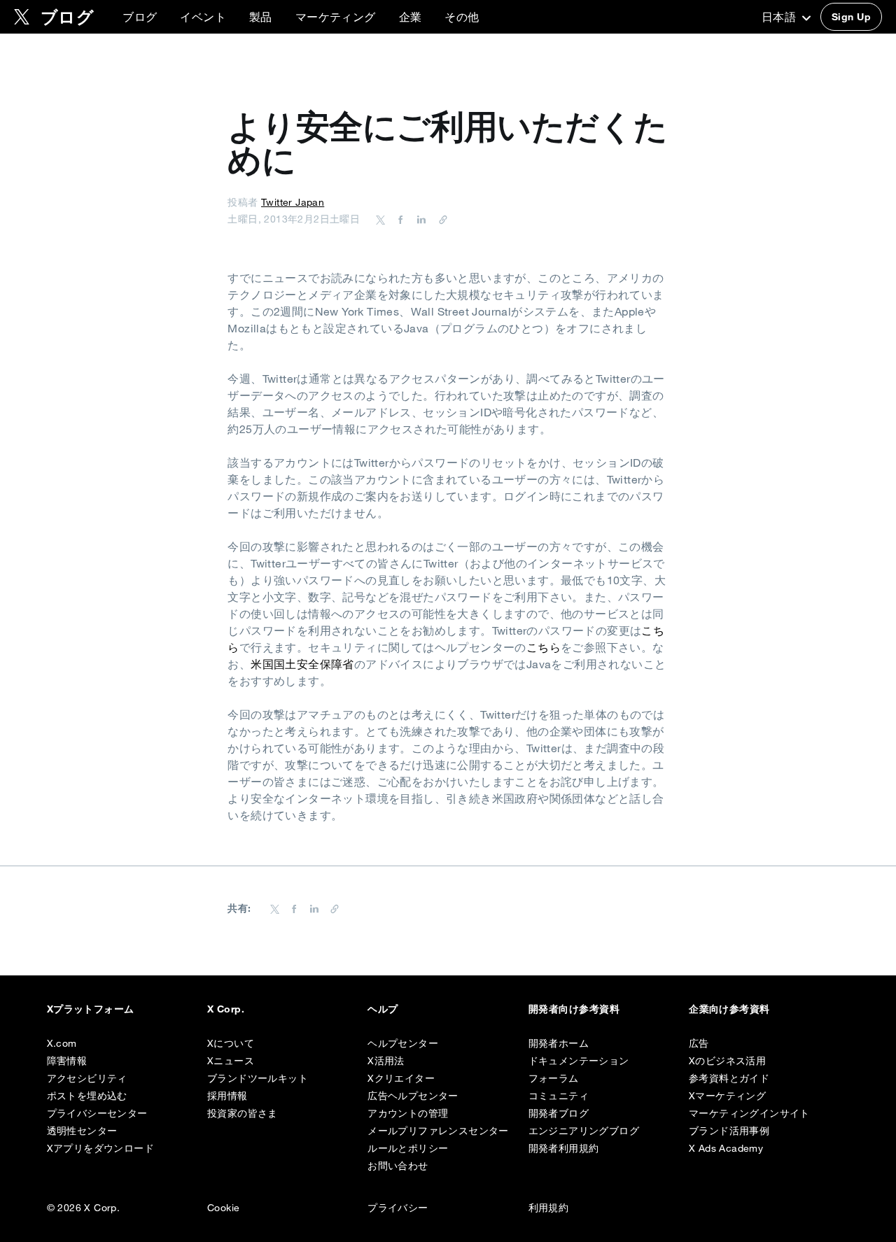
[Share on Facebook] (398, 219)
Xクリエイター (401, 1078)
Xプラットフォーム (90, 1009)
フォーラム (553, 1078)
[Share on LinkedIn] (419, 219)
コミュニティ (558, 1095)
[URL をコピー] (439, 219)
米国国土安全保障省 (302, 664)
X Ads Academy (726, 1148)
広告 (699, 1043)
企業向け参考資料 (729, 1009)
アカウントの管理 (408, 1113)
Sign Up (851, 16)
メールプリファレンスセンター (438, 1130)
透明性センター (82, 1130)
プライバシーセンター (97, 1113)
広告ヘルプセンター (413, 1095)
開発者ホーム (558, 1043)
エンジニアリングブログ (583, 1130)
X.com (62, 1043)
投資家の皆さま (242, 1113)
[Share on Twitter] (381, 219)
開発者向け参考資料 (574, 1009)
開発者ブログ (558, 1113)
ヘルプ (383, 1009)
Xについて (230, 1043)
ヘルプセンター (403, 1043)
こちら (543, 647)
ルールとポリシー (408, 1148)
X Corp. (225, 1009)
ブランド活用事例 (729, 1130)
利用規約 (548, 1207)
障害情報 (67, 1060)
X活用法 (386, 1060)
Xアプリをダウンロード (100, 1148)
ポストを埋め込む (87, 1095)
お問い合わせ (398, 1165)
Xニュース (230, 1060)
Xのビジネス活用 (727, 1060)
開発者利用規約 (563, 1148)
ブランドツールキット (257, 1078)
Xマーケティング (727, 1095)
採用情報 (227, 1095)
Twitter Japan (292, 202)
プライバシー (398, 1207)
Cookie (223, 1207)
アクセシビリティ (87, 1078)
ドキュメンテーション (578, 1060)
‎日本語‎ (780, 17)
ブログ (139, 17)
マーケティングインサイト (749, 1113)
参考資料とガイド (729, 1078)
